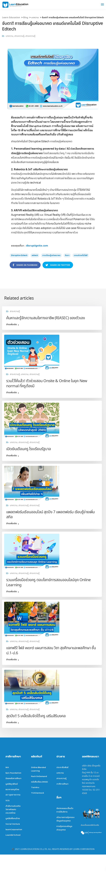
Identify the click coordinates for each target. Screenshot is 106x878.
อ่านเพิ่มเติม (11, 324)
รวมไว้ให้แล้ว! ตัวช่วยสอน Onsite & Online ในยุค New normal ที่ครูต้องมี (46, 383)
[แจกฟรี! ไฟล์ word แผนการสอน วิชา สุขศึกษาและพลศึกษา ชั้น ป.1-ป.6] (31, 618)
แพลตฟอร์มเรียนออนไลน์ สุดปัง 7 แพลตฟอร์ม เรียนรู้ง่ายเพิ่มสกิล (50, 514)
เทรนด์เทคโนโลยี (81, 255)
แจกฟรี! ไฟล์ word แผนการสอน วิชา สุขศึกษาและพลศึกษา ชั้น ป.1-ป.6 (51, 650)
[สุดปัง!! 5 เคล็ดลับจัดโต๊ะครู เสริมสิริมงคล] (31, 686)
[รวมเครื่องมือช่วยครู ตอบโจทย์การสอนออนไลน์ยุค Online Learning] (31, 550)
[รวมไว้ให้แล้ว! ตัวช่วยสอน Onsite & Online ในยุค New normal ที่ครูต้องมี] (31, 351)
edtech (35, 255)
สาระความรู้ (19, 36)
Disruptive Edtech (19, 255)
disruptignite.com (37, 246)
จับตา (67, 255)
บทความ (9, 36)
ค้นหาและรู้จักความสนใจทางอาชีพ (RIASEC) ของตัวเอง (45, 318)
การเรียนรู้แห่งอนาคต (51, 255)
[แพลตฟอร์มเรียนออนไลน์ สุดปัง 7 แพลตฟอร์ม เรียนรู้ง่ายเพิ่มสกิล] (31, 482)
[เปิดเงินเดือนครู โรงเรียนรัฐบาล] (31, 419)
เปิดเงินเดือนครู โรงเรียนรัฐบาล (28, 449)
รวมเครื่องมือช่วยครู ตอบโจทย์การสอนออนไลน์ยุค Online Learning (48, 582)
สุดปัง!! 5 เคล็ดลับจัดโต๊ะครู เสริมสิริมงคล (36, 716)
